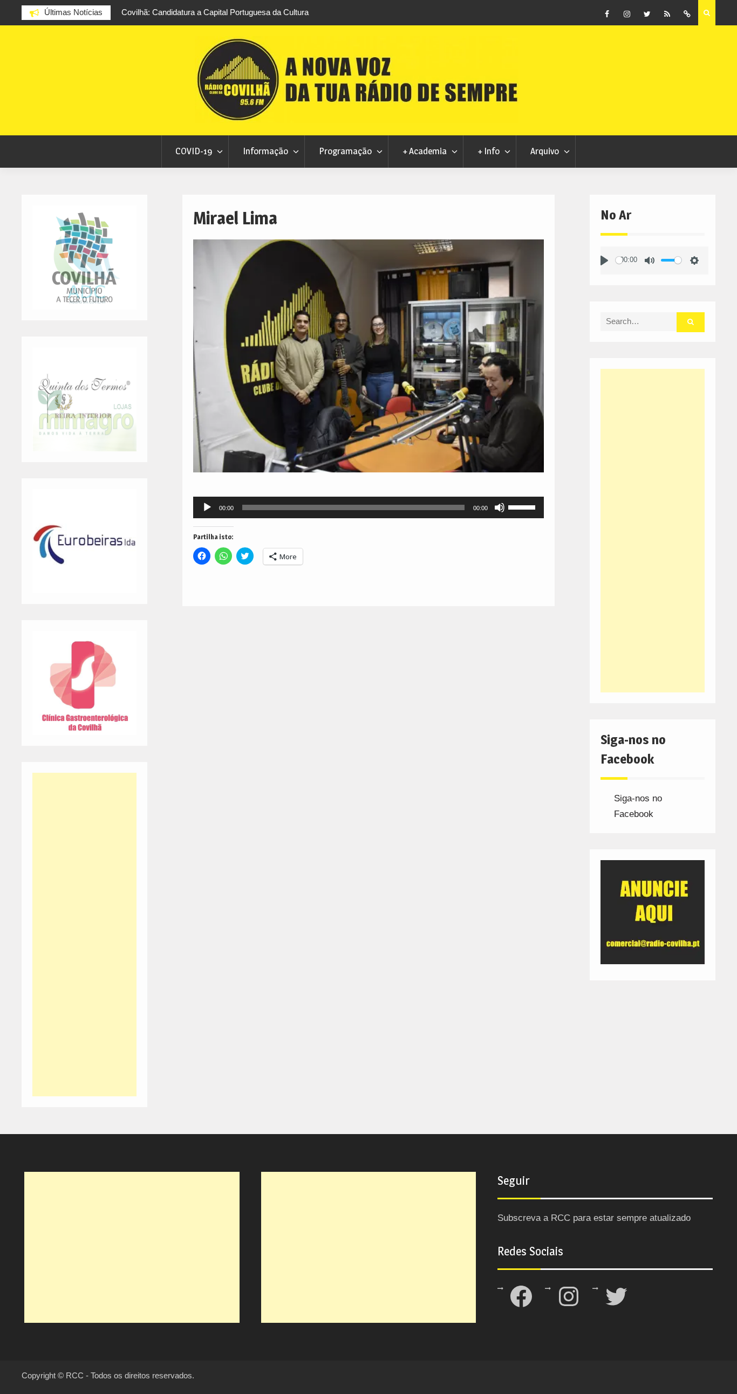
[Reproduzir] (207, 507)
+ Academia (424, 151)
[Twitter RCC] (647, 14)
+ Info (488, 151)
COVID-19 (193, 151)
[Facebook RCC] (607, 14)
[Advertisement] (652, 530)
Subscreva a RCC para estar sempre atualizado (594, 1218)
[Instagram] (627, 14)
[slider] (523, 506)
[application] (368, 507)
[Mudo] (499, 507)
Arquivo (544, 151)
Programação (345, 151)
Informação (265, 151)
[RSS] (666, 14)
